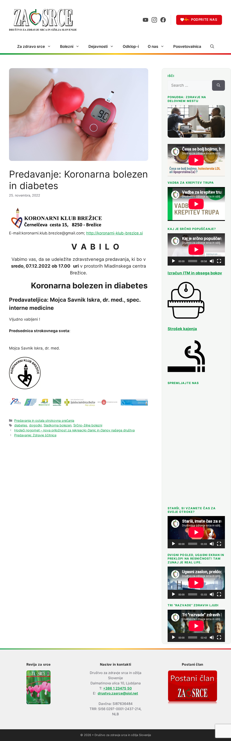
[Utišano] (212, 261)
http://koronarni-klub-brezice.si (114, 233)
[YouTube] (145, 20)
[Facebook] (163, 20)
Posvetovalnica (187, 46)
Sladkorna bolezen (58, 425)
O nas (153, 46)
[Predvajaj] (173, 261)
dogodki (35, 425)
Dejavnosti (98, 46)
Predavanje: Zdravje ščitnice (35, 435)
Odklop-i (131, 46)
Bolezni (66, 46)
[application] (196, 249)
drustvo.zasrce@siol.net (118, 693)
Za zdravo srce (31, 46)
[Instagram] (154, 20)
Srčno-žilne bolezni (87, 425)
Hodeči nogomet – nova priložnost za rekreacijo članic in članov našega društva (74, 430)
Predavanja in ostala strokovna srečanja (44, 420)
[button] (212, 46)
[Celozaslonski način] (219, 261)
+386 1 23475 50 (117, 688)
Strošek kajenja (182, 329)
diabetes (20, 425)
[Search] (218, 85)
